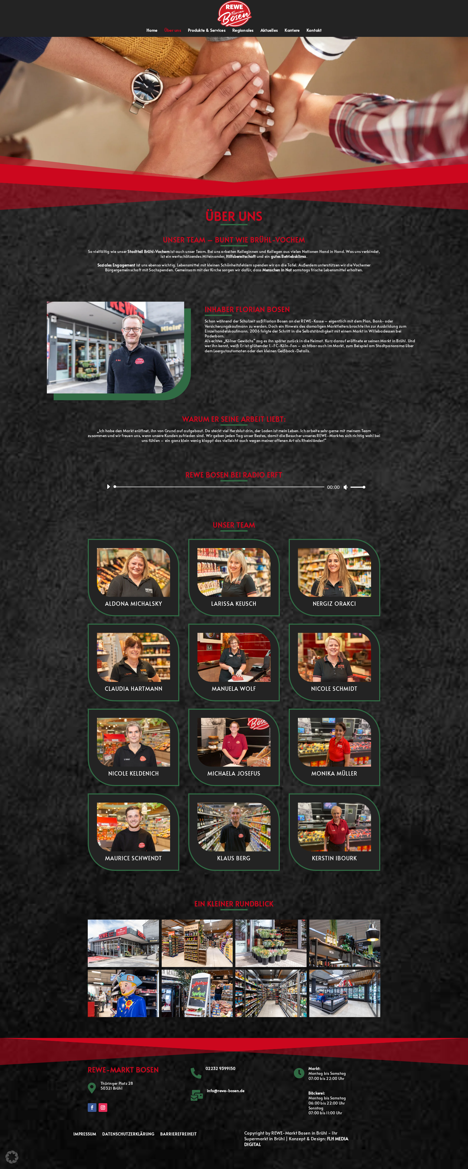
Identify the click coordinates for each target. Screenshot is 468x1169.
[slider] (356, 487)
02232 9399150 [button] (220, 1068)
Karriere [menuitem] (292, 30)
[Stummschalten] (345, 487)
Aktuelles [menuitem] (269, 30)
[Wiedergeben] (108, 486)
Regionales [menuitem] (243, 30)
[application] (234, 487)
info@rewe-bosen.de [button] (226, 1090)
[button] (234, 12)
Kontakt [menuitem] (314, 30)
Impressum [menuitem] (84, 1134)
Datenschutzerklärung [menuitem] (128, 1134)
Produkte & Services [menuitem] (207, 30)
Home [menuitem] (152, 30)
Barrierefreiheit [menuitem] (178, 1134)
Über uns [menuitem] (172, 30)
